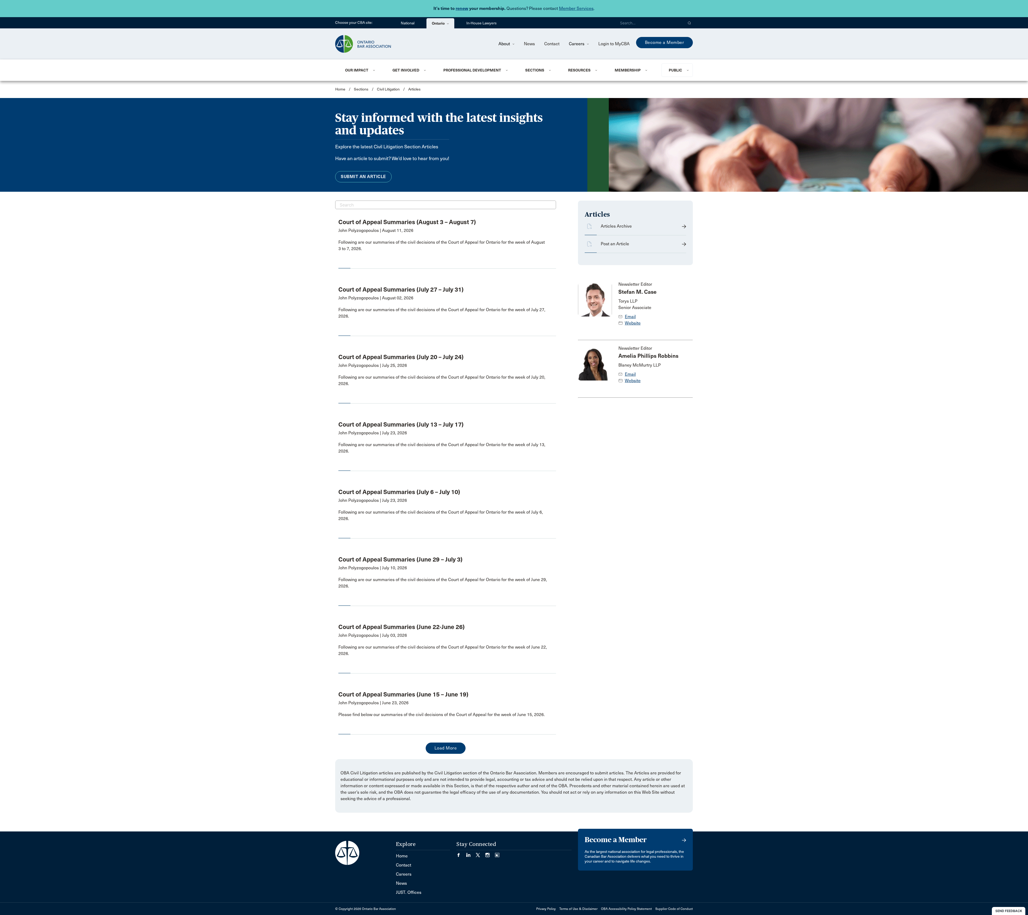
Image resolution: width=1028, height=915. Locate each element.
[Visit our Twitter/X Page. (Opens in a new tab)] (480, 853)
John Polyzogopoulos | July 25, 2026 (372, 365)
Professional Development (472, 70)
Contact (552, 43)
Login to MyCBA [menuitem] (614, 43)
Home (340, 89)
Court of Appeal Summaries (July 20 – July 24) (400, 357)
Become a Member (664, 42)
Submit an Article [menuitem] (363, 176)
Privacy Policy (546, 909)
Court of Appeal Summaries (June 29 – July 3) (400, 559)
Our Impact (356, 70)
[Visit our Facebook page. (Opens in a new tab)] (461, 853)
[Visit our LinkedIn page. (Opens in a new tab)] (471, 853)
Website (633, 323)
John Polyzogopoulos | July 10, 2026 (372, 567)
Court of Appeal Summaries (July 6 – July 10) (399, 492)
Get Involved (405, 70)
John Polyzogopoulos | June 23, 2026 (373, 702)
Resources (579, 70)
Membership (628, 70)
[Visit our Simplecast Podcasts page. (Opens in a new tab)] (497, 853)
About (504, 43)
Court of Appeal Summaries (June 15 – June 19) (403, 694)
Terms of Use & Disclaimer (578, 909)
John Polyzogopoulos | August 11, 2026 (375, 230)
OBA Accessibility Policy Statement (626, 909)
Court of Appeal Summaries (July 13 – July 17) (400, 424)
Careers (577, 43)
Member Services (576, 8)
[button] (689, 22)
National (407, 23)
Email (630, 316)
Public (675, 70)
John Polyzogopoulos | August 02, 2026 (375, 297)
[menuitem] (362, 70)
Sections (534, 70)
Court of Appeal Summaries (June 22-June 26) (401, 627)
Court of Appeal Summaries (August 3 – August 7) (407, 222)
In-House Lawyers (481, 23)
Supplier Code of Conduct (674, 909)
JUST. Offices (408, 892)
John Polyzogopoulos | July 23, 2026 (372, 432)
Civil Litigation (388, 89)
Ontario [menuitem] (438, 23)
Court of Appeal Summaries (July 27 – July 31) (400, 289)
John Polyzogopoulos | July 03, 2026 (372, 635)
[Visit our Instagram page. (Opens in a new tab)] (490, 853)
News (529, 43)
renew (462, 8)
